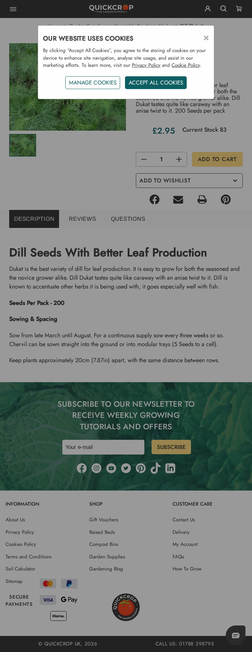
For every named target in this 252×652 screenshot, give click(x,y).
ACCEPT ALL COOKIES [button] (156, 82)
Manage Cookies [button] (92, 82)
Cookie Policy (186, 65)
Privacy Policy (146, 65)
